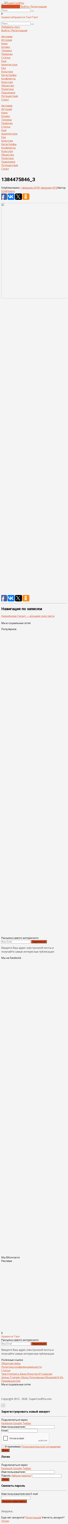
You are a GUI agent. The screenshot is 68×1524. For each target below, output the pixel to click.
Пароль (16, 1475)
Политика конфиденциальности (21, 1367)
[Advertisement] (34, 448)
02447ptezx (8, 191)
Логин (5, 1479)
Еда (3, 68)
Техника (6, 50)
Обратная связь (11, 1363)
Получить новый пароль (14, 1501)
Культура (7, 71)
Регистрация (33, 1517)
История (6, 40)
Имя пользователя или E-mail (19, 1494)
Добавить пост (10, 6)
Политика (7, 89)
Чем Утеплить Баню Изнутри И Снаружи (26, 1374)
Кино (4, 43)
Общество (7, 85)
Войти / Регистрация (34, 6)
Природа (6, 54)
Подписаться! (39, 941)
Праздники (8, 92)
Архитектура (9, 64)
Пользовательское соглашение (41, 1446)
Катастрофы (8, 75)
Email (4, 1430)
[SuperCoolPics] (14, 3)
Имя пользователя (13, 1427)
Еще (3, 61)
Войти (5, 1450)
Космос (5, 47)
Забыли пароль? (21, 1475)
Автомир (6, 36)
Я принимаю (32, 1446)
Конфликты (8, 78)
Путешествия (9, 96)
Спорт (5, 99)
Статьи (5, 57)
